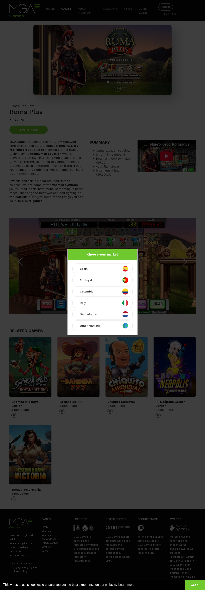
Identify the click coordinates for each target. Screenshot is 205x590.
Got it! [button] (195, 584)
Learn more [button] (126, 584)
